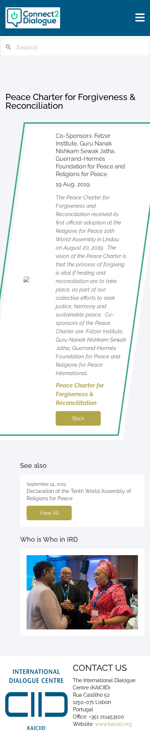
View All (49, 513)
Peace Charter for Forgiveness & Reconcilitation (80, 394)
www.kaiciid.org (113, 724)
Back (78, 418)
